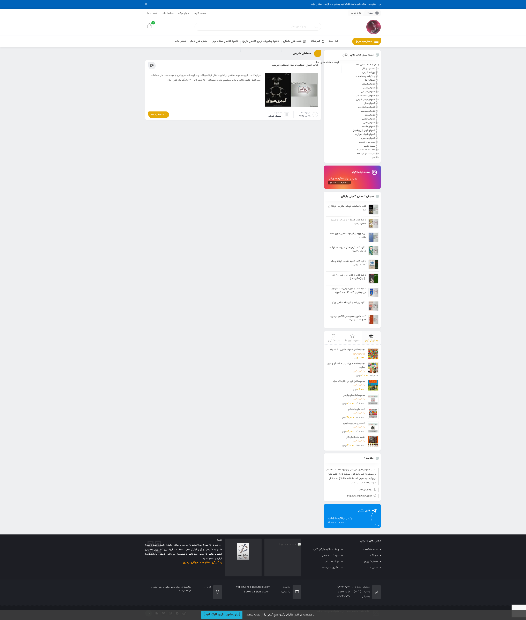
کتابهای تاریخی (368, 92)
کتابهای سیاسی (368, 111)
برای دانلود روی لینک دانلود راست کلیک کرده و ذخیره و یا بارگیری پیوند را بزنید (346, 4)
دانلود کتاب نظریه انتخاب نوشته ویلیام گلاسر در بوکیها (348, 263)
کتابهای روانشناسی (366, 107)
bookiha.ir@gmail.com (359, 496)
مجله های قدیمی (367, 142)
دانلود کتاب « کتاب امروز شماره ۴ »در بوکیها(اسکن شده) (349, 276)
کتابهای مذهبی (368, 138)
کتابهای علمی (369, 123)
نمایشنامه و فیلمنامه (366, 154)
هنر (373, 158)
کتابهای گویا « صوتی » (365, 134)
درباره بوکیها (183, 13)
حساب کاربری (199, 13)
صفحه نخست (370, 549)
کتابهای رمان (369, 103)
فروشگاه (374, 555)
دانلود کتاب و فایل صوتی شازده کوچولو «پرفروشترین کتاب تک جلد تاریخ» (348, 290)
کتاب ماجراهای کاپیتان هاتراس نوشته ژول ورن (346, 207)
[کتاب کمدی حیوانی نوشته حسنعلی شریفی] (291, 91)
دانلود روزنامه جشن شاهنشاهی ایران (349, 302)
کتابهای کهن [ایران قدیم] (364, 130)
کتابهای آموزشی (368, 84)
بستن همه (360, 65)
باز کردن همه (373, 65)
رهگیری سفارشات (330, 568)
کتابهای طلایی (368, 119)
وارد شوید (356, 13)
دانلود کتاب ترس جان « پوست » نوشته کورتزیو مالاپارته (348, 249)
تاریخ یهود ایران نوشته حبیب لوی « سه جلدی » (348, 235)
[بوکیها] (373, 27)
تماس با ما (152, 13)
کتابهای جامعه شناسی (365, 96)
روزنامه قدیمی (368, 72)
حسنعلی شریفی (275, 116)
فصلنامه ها (370, 80)
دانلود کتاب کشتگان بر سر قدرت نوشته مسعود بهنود (348, 221)
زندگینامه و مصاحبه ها (365, 76)
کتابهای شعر (369, 115)
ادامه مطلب (160, 115)
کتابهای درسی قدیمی (365, 99)
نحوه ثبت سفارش (330, 555)
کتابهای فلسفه (368, 127)
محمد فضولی (369, 146)
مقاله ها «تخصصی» (366, 150)
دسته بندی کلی (368, 69)
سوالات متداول (332, 562)
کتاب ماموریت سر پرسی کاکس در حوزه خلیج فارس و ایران (348, 318)
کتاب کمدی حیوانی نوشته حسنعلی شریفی (295, 65)
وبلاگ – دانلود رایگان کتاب (326, 549)
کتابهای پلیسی (368, 88)
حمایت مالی (167, 13)
